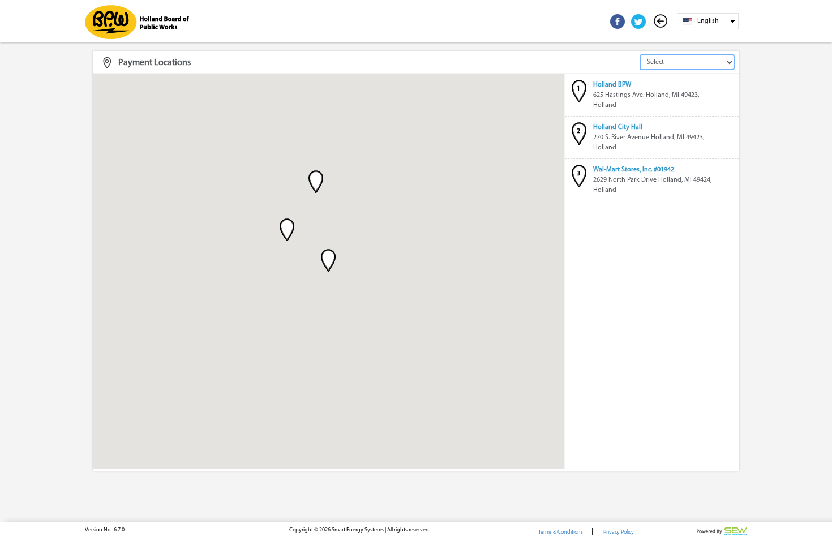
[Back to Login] (663, 21)
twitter (638, 21)
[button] (328, 260)
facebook (617, 21)
